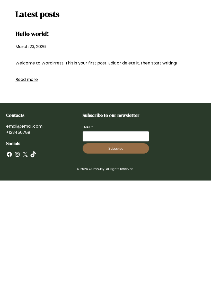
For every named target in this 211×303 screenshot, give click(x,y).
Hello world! (32, 34)
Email (88, 127)
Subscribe (115, 148)
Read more (26, 79)
